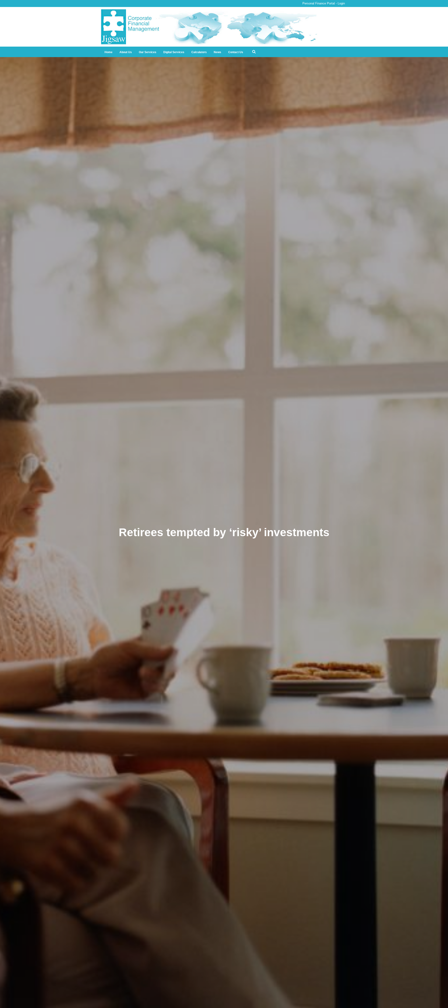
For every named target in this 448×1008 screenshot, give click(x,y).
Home (108, 52)
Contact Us (235, 52)
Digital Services (173, 52)
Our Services (147, 52)
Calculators (199, 52)
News (217, 52)
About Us (125, 52)
